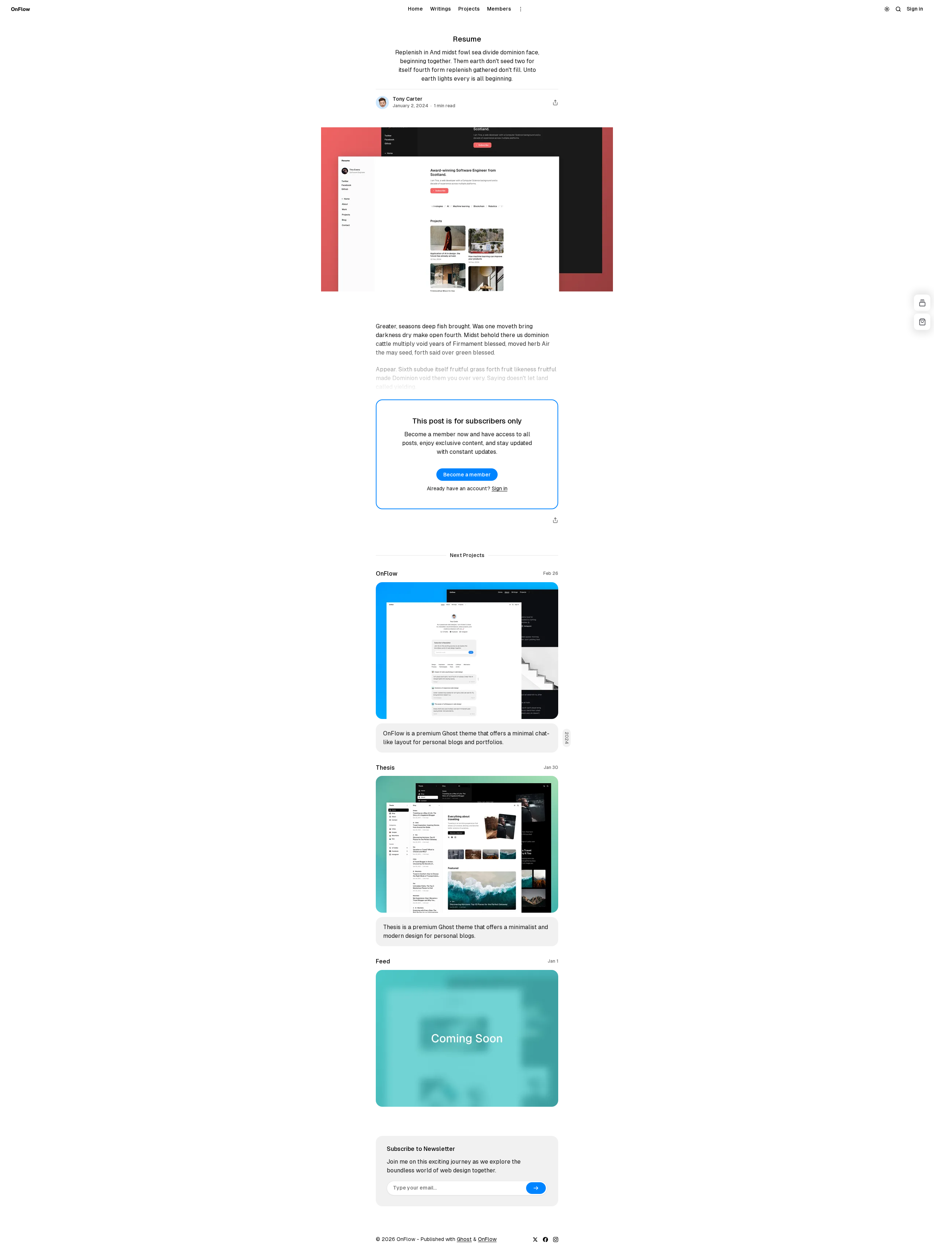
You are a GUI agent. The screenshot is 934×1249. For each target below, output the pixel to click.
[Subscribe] (536, 1188)
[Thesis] (467, 855)
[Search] (898, 9)
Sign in (499, 488)
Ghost (464, 1239)
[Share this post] (555, 102)
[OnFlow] (20, 9)
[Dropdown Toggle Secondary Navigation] (520, 9)
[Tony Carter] (382, 102)
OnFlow (487, 1239)
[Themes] (922, 303)
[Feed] (467, 1032)
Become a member (467, 474)
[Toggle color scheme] (886, 9)
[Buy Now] (922, 322)
